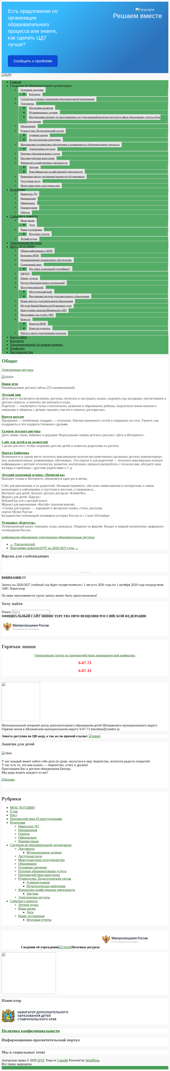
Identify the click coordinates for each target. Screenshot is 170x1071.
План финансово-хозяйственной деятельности (56, 171)
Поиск (6, 612)
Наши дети (10, 384)
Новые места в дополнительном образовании (47, 301)
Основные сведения (32, 89)
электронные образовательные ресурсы (67, 537)
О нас (14, 811)
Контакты (34, 94)
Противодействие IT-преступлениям (36, 819)
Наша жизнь (28, 220)
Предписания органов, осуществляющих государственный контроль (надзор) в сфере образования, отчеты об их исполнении (93, 119)
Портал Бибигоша (15, 453)
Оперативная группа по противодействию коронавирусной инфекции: (85, 655)
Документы (27, 103)
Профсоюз (17, 348)
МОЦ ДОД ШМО (22, 246)
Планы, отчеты (29, 278)
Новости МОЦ (37, 323)
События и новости (24, 216)
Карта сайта (18, 337)
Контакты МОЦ (30, 255)
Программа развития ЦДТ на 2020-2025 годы (44, 548)
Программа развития (41, 107)
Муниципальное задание (43, 112)
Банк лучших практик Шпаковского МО (44, 310)
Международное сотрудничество (40, 185)
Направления (28, 198)
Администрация (38, 135)
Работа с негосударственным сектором (43, 333)
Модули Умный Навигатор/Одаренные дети (46, 305)
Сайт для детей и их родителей (25, 442)
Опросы (25, 212)
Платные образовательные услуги (40, 153)
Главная (15, 82)
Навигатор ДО (29, 193)
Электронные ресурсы (42, 148)
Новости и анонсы (39, 328)
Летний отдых (29, 238)
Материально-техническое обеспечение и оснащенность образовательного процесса (70, 144)
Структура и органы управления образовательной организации (57, 99)
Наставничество (21, 352)
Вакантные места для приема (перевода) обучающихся (53, 176)
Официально (28, 203)
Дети (32, 224)
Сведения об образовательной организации (41, 845)
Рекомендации (29, 207)
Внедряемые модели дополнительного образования (59, 296)
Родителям (17, 189)
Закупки (34, 167)
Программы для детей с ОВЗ (37, 314)
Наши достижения (31, 229)
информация (10, 537)
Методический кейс (32, 287)
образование (29, 537)
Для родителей (22, 544)
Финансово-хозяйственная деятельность (44, 162)
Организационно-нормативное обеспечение (46, 259)
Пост (13, 815)
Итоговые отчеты (39, 234)
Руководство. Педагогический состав (42, 130)
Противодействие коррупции (38, 158)
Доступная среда (30, 181)
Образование (28, 126)
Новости (25, 319)
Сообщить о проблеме (32, 61)
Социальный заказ (31, 264)
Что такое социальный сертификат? (49, 268)
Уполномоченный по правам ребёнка (36, 344)
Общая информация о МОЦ (36, 250)
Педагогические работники (45, 139)
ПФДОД (25, 273)
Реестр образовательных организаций (43, 282)
